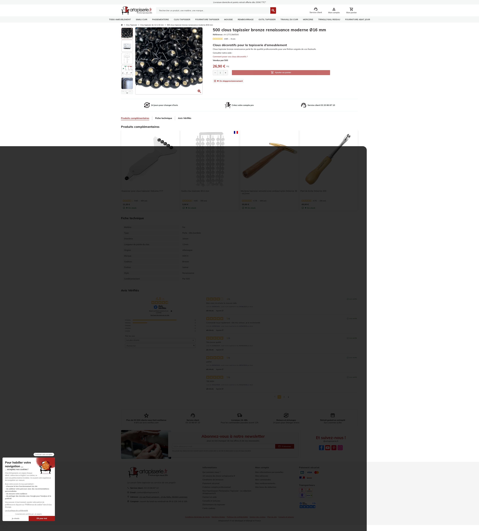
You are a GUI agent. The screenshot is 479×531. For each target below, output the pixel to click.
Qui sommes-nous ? (211, 472)
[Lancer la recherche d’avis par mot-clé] (194, 346)
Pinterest (333, 447)
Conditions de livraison (212, 479)
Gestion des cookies (258, 517)
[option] (127, 33)
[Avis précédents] (275, 397)
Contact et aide (209, 497)
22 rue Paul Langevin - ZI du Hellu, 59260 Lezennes (163, 497)
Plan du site (272, 517)
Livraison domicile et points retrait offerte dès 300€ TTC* (239, 2)
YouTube (327, 447)
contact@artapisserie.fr (148, 492)
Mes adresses (261, 476)
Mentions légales (218, 517)
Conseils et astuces (211, 500)
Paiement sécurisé (210, 483)
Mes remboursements (265, 483)
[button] (199, 91)
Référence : (218, 34)
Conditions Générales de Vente (197, 517)
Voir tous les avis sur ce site (159, 315)
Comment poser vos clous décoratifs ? (230, 56)
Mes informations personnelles (269, 472)
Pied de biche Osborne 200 (313, 191)
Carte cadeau (208, 508)
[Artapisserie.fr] (136, 10)
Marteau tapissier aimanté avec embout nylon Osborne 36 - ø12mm (269, 192)
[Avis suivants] (288, 397)
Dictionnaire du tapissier (213, 504)
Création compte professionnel (216, 487)
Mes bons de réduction (265, 487)
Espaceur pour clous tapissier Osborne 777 (142, 191)
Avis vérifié (353, 299)
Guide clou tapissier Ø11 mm (195, 191)
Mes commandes (263, 479)
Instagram (340, 447)
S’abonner (284, 446)
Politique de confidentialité (237, 517)
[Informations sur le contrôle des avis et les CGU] (171, 311)
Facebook (321, 447)
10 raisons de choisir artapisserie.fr (218, 476)
